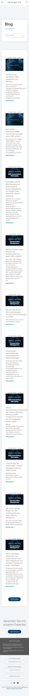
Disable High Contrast (17, 688)
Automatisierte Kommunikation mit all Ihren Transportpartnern (13, 648)
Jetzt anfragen (14, 631)
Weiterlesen (10, 100)
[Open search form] (27, 2)
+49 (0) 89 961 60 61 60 (14, 661)
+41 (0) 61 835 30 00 (14, 670)
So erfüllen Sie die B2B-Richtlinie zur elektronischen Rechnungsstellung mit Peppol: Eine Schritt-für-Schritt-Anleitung (13, 189)
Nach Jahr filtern (10, 35)
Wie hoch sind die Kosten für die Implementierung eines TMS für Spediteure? (13, 513)
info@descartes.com (14, 676)
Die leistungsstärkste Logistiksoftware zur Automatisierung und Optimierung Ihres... (13, 644)
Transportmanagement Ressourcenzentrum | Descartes (13, 651)
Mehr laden (14, 599)
